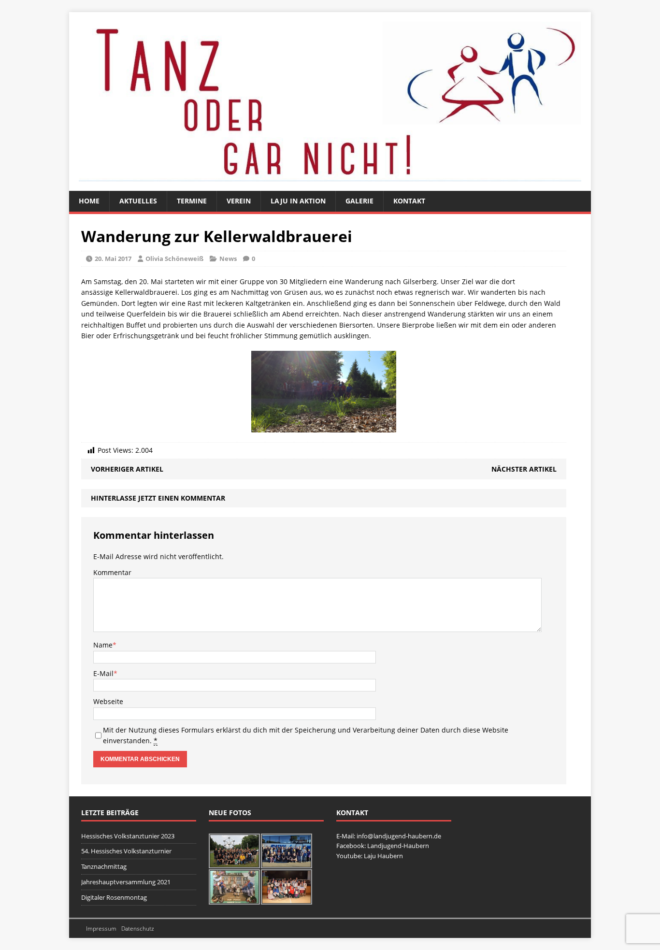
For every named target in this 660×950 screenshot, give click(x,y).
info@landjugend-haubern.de (399, 836)
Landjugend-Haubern (398, 845)
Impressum (101, 928)
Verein (239, 200)
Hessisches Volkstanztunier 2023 (127, 836)
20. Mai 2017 (113, 258)
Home (89, 200)
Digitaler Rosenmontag (114, 897)
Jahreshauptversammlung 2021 (126, 882)
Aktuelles (138, 200)
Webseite (108, 701)
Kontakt (409, 200)
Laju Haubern (383, 855)
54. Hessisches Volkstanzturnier (126, 851)
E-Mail (103, 673)
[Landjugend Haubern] (330, 101)
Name (103, 644)
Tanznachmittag (104, 866)
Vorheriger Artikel (127, 469)
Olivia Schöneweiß (174, 258)
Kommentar (112, 572)
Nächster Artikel (524, 469)
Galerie (359, 200)
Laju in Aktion (298, 200)
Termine (192, 200)
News (228, 258)
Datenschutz (137, 928)
